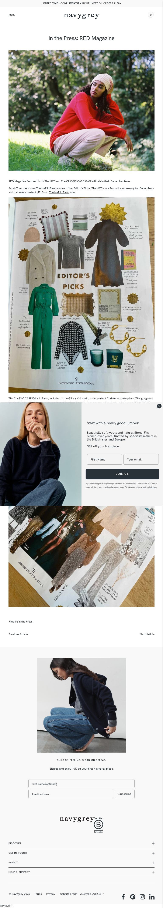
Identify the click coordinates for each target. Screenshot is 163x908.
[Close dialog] (159, 406)
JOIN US (122, 474)
